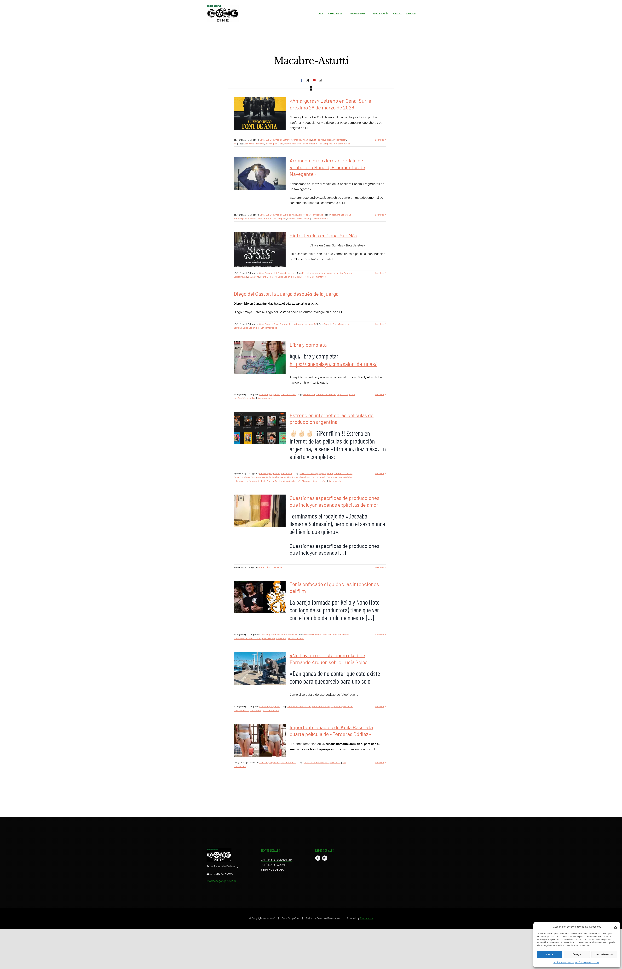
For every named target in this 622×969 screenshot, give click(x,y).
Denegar (577, 954)
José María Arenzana (254, 143)
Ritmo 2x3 (306, 481)
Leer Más (379, 140)
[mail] (320, 80)
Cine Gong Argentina (269, 394)
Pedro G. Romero (268, 277)
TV (235, 143)
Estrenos (287, 140)
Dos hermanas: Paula (261, 477)
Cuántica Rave (272, 324)
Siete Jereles (301, 277)
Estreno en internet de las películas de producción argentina (260, 428)
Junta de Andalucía (302, 140)
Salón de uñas (319, 481)
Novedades (326, 140)
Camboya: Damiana (343, 473)
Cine (261, 273)
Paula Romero (264, 218)
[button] (615, 926)
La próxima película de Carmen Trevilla (263, 481)
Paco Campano (309, 143)
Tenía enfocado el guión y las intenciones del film (260, 597)
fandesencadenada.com (299, 706)
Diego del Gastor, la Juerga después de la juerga (286, 294)
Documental (276, 140)
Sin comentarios (342, 143)
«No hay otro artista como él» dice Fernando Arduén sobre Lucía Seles (260, 668)
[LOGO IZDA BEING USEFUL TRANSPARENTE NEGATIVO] (219, 849)
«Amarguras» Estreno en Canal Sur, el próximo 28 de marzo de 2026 (260, 114)
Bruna (330, 473)
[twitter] (307, 80)
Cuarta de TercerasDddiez (316, 762)
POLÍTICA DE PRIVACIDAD (587, 963)
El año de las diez (286, 273)
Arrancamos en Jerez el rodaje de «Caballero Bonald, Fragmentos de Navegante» (260, 173)
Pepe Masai (342, 394)
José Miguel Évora (274, 143)
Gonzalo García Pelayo (335, 324)
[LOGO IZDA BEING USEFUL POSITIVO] (223, 6)
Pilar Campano (325, 143)
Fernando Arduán (321, 706)
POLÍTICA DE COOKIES (563, 963)
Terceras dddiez (289, 634)
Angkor (322, 473)
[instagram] (324, 858)
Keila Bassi (335, 762)
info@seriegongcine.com (221, 881)
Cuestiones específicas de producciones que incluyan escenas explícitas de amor (260, 511)
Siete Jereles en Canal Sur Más (260, 249)
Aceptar (549, 954)
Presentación (339, 140)
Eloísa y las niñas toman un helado (309, 477)
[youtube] (314, 80)
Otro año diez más (292, 481)
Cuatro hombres (242, 477)
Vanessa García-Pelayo (298, 218)
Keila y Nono (268, 638)
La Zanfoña (253, 277)
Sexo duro (281, 638)
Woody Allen (248, 398)
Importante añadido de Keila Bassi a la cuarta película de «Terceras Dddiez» (260, 740)
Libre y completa (260, 358)
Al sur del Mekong (309, 473)
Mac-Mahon (366, 918)
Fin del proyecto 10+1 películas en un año (322, 273)
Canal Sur (264, 140)
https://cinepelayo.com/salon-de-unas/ (333, 364)
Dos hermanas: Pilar (281, 477)
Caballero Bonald (339, 215)
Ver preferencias (604, 954)
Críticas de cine (288, 394)
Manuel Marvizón (292, 143)
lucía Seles (255, 710)
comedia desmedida (326, 394)
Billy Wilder (309, 394)
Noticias (316, 140)
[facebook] (301, 80)
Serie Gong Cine (286, 277)
